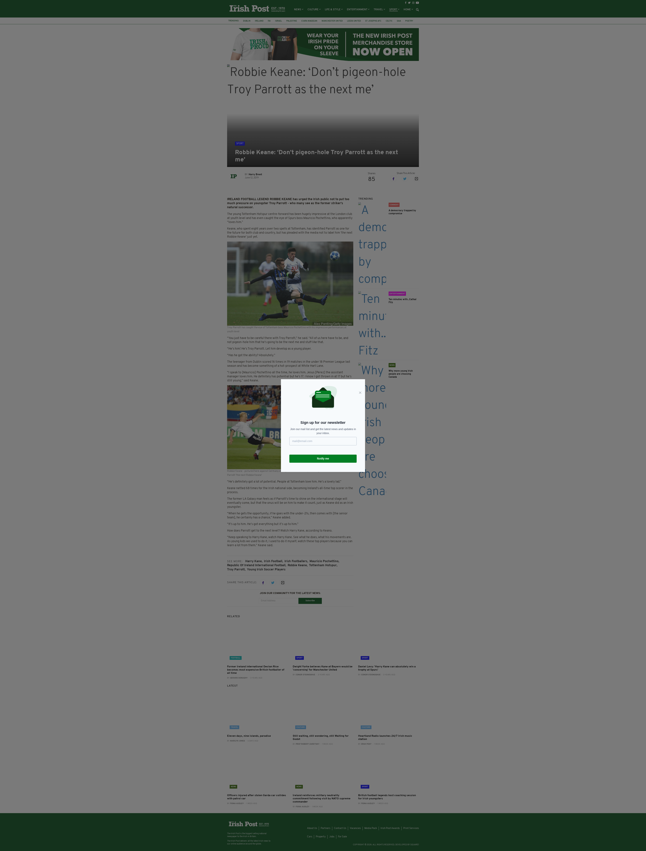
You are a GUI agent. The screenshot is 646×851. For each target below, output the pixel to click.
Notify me (323, 458)
